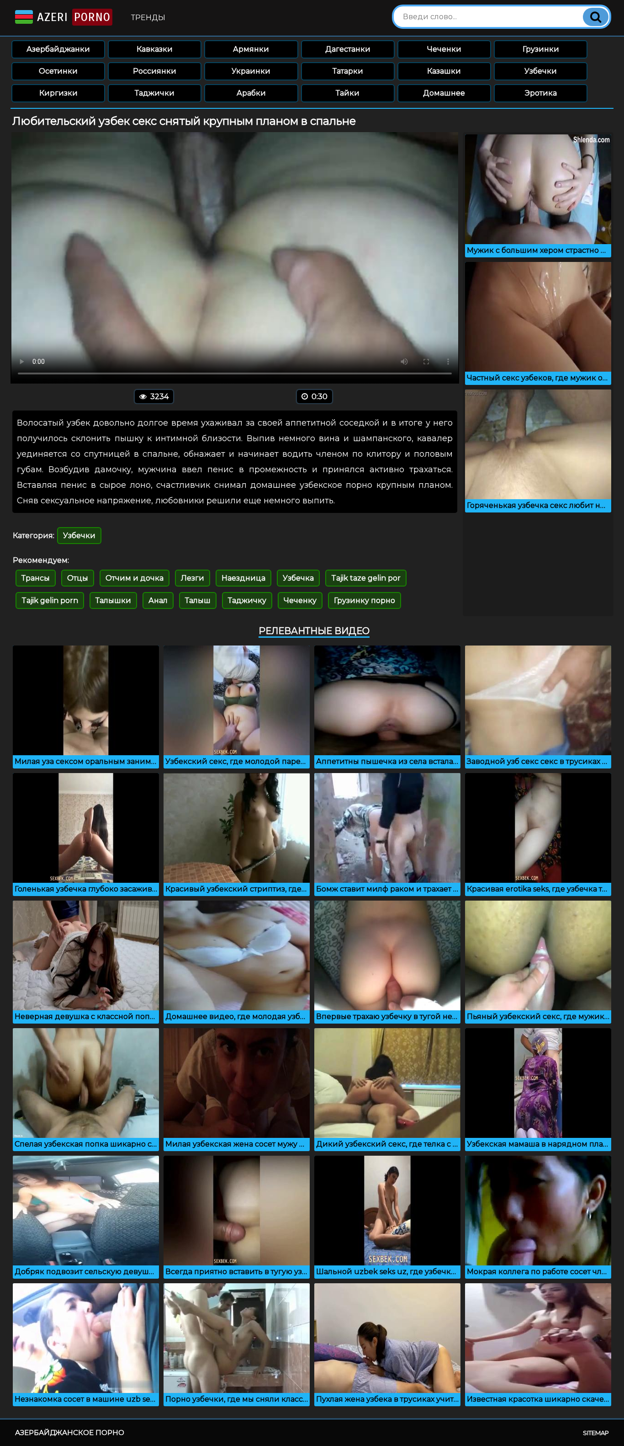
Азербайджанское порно (69, 1432)
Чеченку (300, 600)
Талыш (198, 600)
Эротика (541, 93)
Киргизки (58, 93)
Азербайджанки (58, 49)
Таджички (155, 93)
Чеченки (444, 49)
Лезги (192, 578)
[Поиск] (595, 17)
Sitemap (596, 1432)
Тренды (148, 17)
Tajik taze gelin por (366, 578)
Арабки (251, 93)
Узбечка (298, 578)
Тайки (348, 93)
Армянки (251, 49)
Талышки (113, 600)
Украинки (251, 71)
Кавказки (155, 49)
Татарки (348, 71)
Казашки (444, 71)
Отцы (77, 578)
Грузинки (541, 49)
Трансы (35, 578)
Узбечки (540, 71)
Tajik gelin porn (49, 600)
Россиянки (154, 71)
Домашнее (444, 93)
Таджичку (247, 600)
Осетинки (58, 71)
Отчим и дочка (135, 578)
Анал (158, 600)
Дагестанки (347, 49)
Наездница (243, 578)
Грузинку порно (364, 600)
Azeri (72, 17)
